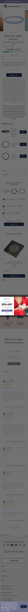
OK (24, 606)
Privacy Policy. (4, 607)
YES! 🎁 (7, 310)
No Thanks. (7, 312)
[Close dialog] (27, 297)
